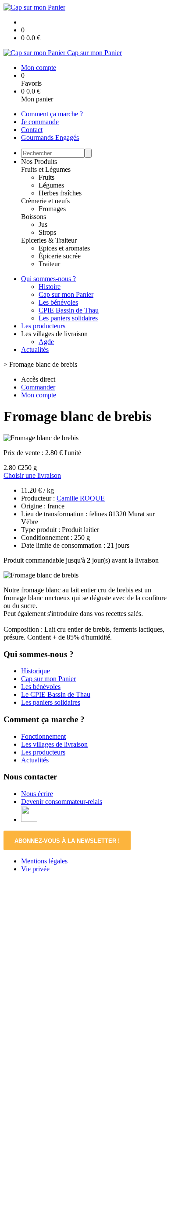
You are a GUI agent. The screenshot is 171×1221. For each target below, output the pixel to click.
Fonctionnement (43, 736)
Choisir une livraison (32, 475)
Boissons (33, 216)
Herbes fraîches (60, 193)
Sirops (47, 232)
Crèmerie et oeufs (45, 201)
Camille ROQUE (81, 498)
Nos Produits (39, 161)
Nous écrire (37, 793)
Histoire (50, 286)
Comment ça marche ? (52, 114)
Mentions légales (44, 861)
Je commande (40, 121)
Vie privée (35, 869)
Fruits (46, 177)
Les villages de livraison (54, 744)
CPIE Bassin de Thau (69, 310)
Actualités (35, 349)
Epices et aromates (64, 248)
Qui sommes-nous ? (48, 278)
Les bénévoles (58, 302)
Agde (46, 341)
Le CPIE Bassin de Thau (55, 694)
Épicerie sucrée (60, 256)
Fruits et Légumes (46, 169)
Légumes (51, 185)
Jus (43, 224)
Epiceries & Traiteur (49, 240)
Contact (32, 129)
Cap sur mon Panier (66, 294)
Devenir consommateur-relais (61, 801)
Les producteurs (43, 326)
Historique (35, 671)
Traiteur (49, 264)
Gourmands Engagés (50, 137)
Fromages (52, 208)
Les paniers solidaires (68, 318)
